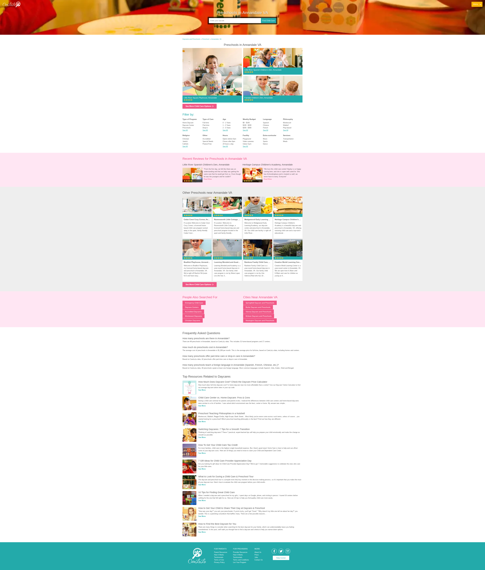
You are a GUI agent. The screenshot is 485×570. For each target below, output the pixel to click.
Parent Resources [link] (220, 552)
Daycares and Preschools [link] (191, 39)
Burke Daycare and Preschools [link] (258, 307)
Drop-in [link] (205, 128)
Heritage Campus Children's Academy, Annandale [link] (268, 164)
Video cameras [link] (248, 141)
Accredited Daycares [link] (193, 312)
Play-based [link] (287, 128)
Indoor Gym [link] (247, 144)
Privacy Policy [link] (219, 562)
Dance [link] (265, 144)
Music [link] (265, 139)
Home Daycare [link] (188, 123)
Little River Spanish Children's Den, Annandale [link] (206, 164)
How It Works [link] (219, 555)
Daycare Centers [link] (192, 307)
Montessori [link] (287, 123)
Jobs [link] (256, 557)
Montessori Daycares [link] (193, 316)
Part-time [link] (206, 125)
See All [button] (185, 130)
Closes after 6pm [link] (229, 141)
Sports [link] (265, 141)
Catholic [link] (185, 144)
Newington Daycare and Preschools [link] (260, 320)
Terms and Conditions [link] (241, 560)
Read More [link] (208, 179)
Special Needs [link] (208, 141)
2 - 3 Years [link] (227, 128)
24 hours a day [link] (228, 144)
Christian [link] (186, 139)
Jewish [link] (185, 141)
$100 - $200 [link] (247, 125)
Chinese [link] (266, 125)
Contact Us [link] (258, 560)
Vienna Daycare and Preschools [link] (258, 312)
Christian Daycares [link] (192, 320)
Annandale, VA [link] (216, 39)
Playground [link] (247, 139)
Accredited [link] (206, 139)
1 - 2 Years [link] (227, 125)
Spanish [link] (266, 123)
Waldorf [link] (286, 125)
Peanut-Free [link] (207, 144)
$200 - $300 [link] (247, 128)
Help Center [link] (281, 558)
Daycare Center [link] (188, 125)
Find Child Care (268, 21)
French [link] (265, 128)
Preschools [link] (187, 128)
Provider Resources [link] (240, 552)
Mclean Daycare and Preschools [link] (259, 316)
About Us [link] (257, 552)
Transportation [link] (288, 139)
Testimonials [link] (218, 557)
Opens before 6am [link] (229, 139)
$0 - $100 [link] (246, 123)
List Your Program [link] (239, 562)
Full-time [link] (206, 123)
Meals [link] (285, 141)
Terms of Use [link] (219, 560)
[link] (11, 4)
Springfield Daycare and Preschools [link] (260, 303)
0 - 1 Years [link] (227, 123)
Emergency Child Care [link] (194, 303)
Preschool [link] (205, 39)
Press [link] (256, 555)
